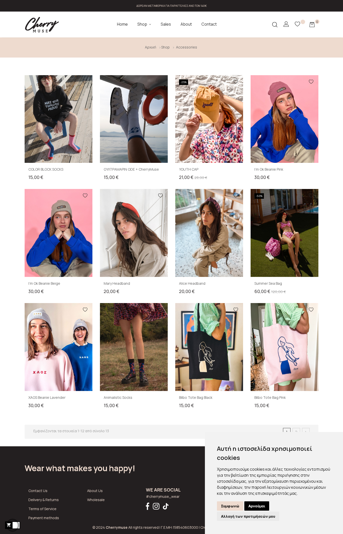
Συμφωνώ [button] (230, 506)
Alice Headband (192, 283)
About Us (95, 490)
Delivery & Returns (43, 499)
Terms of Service (42, 508)
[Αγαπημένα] (300, 24)
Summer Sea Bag (268, 283)
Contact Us (37, 490)
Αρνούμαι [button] (256, 506)
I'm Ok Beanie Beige (44, 283)
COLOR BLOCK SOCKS (45, 169)
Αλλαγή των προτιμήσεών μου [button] (248, 516)
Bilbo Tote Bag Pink (270, 397)
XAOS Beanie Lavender (47, 397)
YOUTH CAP (188, 169)
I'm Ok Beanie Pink (268, 169)
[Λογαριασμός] (286, 24)
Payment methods (43, 517)
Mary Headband (117, 283)
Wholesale (96, 499)
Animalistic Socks (118, 397)
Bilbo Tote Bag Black (195, 397)
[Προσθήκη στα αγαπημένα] (85, 82)
